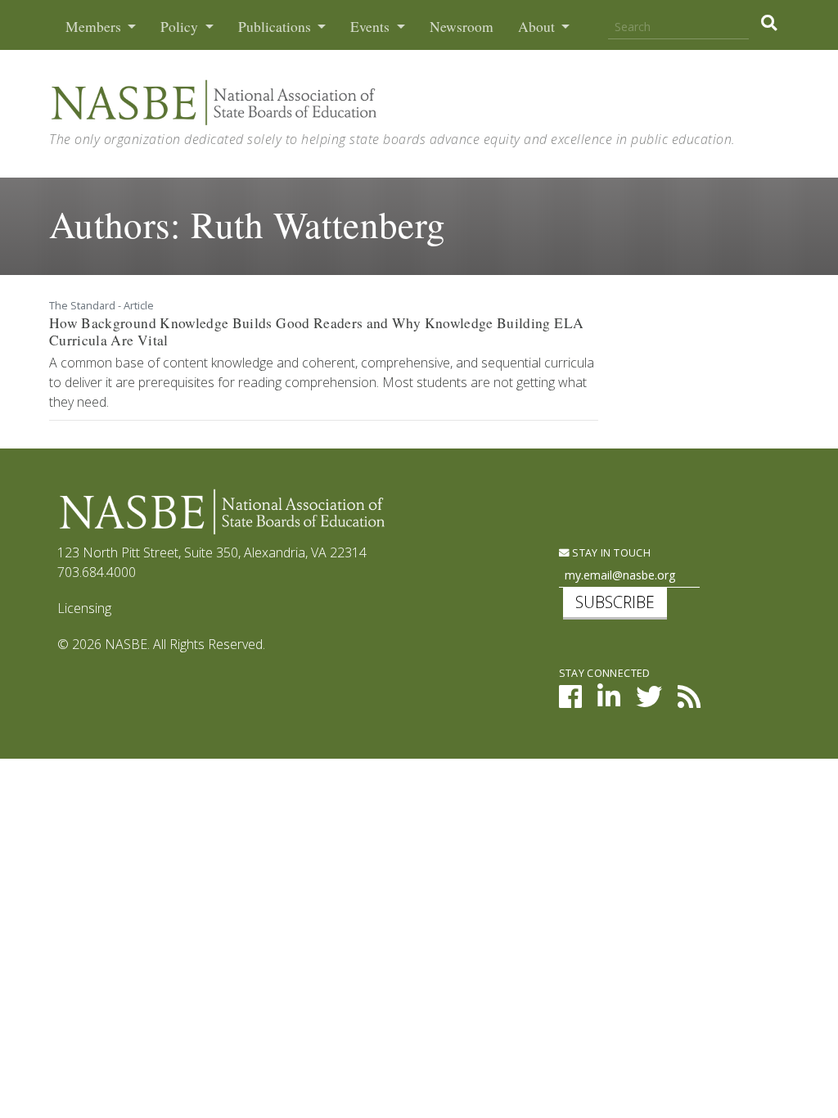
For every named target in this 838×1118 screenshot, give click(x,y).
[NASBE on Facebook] (570, 701)
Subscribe (615, 602)
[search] (769, 23)
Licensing (84, 608)
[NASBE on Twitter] (649, 701)
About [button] (538, 26)
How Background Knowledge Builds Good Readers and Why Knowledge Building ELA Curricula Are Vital (316, 331)
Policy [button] (180, 26)
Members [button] (94, 26)
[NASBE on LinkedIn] (608, 701)
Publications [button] (276, 26)
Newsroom (461, 26)
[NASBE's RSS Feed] (689, 701)
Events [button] (371, 26)
